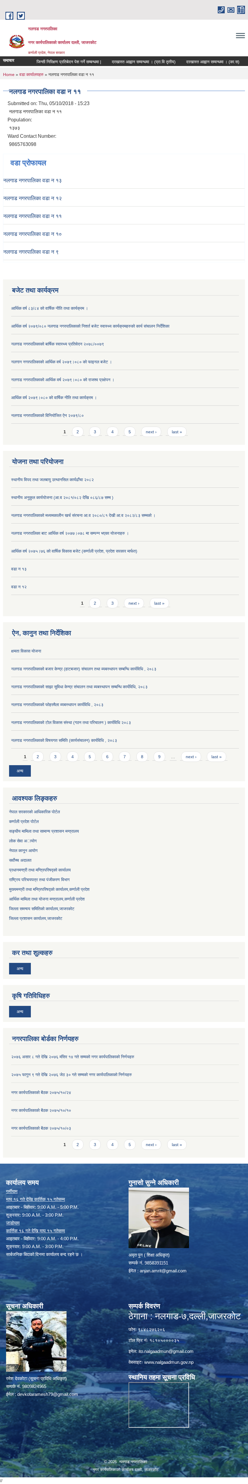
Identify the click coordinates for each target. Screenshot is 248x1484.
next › (151, 431)
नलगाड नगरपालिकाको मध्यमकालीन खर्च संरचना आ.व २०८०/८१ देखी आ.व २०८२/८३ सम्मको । (83, 515)
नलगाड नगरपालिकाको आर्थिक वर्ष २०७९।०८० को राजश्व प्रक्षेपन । (62, 379)
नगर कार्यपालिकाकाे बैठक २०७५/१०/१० (41, 1110)
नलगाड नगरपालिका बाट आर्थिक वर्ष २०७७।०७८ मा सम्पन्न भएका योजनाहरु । (70, 533)
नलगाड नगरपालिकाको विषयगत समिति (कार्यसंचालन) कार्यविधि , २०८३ (64, 740)
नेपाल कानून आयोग (23, 850)
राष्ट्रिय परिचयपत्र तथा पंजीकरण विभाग (39, 879)
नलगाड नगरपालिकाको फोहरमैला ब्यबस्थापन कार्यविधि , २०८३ (57, 704)
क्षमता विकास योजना (26, 651)
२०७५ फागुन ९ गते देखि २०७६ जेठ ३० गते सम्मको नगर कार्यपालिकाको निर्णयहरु (71, 1074)
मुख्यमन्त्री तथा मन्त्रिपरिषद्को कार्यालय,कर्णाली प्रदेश (49, 889)
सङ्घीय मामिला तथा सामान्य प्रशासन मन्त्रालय (44, 831)
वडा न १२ (19, 586)
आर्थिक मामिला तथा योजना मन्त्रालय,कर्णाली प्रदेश (47, 899)
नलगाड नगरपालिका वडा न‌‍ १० (32, 234)
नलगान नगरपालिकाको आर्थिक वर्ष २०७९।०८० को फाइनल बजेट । (61, 361)
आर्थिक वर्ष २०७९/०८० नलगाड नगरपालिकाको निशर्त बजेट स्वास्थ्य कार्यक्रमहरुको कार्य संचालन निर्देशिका (90, 326)
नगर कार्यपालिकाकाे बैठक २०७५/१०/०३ (41, 1128)
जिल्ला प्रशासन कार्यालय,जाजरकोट (35, 918)
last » (177, 431)
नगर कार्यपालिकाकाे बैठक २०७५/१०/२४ (41, 1092)
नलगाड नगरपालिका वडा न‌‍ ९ (31, 252)
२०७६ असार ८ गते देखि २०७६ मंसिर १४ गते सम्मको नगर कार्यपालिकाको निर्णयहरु (72, 1056)
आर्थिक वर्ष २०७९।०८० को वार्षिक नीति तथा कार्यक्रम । (54, 397)
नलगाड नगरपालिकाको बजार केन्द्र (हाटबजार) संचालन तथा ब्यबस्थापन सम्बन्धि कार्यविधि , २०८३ (83, 668)
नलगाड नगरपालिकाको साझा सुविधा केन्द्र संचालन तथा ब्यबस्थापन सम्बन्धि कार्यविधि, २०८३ (79, 686)
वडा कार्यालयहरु (31, 74)
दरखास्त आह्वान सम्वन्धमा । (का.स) (195, 61)
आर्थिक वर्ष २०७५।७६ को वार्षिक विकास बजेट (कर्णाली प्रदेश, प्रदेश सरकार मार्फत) (74, 551)
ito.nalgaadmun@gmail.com (166, 1351)
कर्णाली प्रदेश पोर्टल (24, 821)
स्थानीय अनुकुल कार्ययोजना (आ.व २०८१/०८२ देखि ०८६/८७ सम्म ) (62, 497)
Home (9, 74)
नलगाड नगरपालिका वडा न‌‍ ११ (32, 216)
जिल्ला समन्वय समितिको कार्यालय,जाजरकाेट (41, 908)
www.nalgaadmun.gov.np (169, 1362)
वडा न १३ (19, 569)
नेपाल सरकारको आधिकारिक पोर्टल (34, 811)
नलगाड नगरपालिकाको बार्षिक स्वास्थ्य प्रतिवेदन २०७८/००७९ (57, 344)
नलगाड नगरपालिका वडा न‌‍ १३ (32, 180)
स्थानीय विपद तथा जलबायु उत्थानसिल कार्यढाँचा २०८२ (52, 479)
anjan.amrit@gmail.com (163, 1270)
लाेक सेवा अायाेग (23, 840)
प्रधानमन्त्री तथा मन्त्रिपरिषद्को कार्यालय (40, 870)
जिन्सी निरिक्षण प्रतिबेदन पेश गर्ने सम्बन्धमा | (51, 61)
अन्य (20, 770)
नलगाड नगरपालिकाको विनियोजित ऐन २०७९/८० (47, 415)
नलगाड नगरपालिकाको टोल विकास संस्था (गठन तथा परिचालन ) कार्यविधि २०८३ (71, 722)
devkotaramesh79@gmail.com (47, 1394)
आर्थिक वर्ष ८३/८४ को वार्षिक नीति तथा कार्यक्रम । (49, 308)
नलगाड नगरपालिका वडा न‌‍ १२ (32, 198)
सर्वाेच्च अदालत (20, 860)
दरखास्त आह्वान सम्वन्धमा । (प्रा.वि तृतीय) (126, 61)
